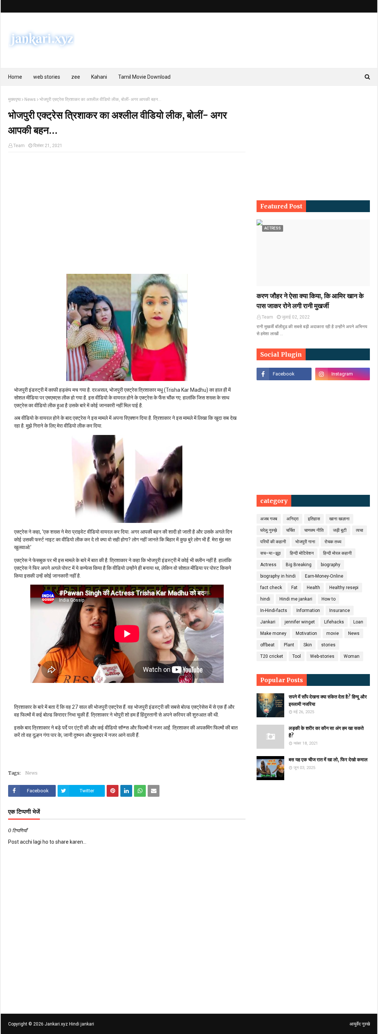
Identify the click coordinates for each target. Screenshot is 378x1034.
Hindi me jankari (295, 599)
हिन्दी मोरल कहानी (337, 553)
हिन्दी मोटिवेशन (302, 553)
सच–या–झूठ (270, 553)
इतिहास (314, 518)
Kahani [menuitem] (99, 77)
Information (308, 610)
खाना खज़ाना (339, 518)
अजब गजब (268, 518)
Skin (307, 644)
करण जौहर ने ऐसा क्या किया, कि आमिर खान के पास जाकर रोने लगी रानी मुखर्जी (310, 301)
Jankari (267, 622)
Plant (289, 644)
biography (330, 564)
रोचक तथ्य (332, 541)
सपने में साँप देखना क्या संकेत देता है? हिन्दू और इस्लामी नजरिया (328, 700)
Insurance (339, 610)
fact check (271, 587)
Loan (358, 622)
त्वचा (359, 530)
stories (328, 644)
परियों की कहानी (273, 541)
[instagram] (342, 374)
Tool (296, 656)
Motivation (306, 633)
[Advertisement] (126, 211)
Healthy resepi (343, 587)
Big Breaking (299, 564)
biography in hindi (278, 576)
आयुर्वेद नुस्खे (360, 1024)
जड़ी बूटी (340, 530)
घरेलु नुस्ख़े (268, 530)
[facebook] (284, 374)
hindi (265, 599)
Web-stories (322, 656)
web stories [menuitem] (46, 77)
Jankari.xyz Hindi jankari (69, 1024)
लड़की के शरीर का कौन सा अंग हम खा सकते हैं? (326, 732)
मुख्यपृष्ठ (14, 99)
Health (313, 587)
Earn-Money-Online (324, 576)
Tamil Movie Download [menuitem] (144, 77)
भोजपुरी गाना (305, 541)
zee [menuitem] (75, 77)
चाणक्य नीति (314, 530)
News (30, 99)
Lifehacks (334, 622)
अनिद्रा (292, 518)
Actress (268, 564)
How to (329, 599)
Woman (352, 656)
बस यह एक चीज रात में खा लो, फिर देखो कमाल (328, 759)
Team (19, 145)
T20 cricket (271, 656)
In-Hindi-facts (273, 610)
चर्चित (290, 530)
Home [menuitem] (15, 77)
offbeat (267, 644)
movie (332, 633)
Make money (273, 633)
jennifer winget (300, 622)
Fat (294, 587)
